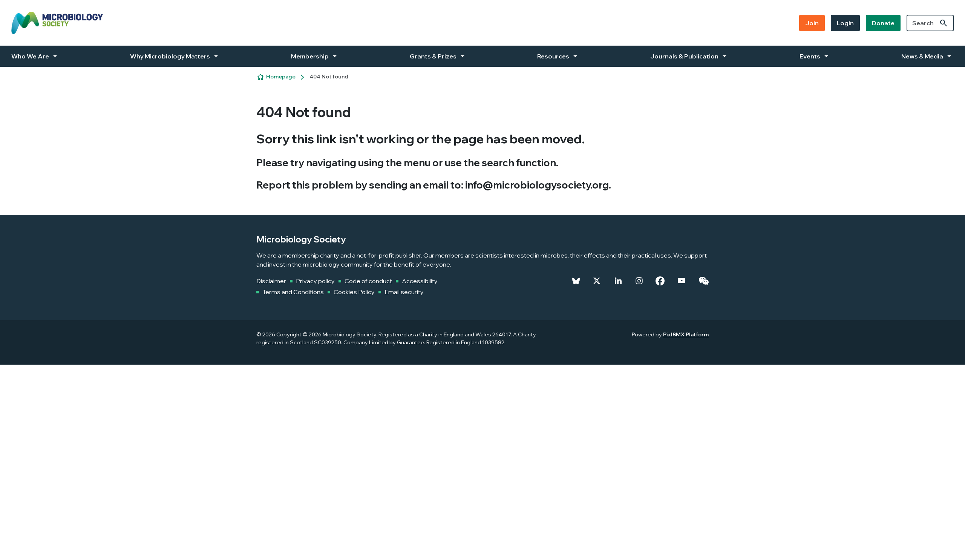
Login (845, 23)
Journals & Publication (684, 56)
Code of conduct (368, 281)
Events (810, 56)
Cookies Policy (354, 292)
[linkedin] (618, 280)
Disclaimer (271, 281)
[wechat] (703, 280)
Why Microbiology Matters (170, 56)
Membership (310, 56)
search (498, 162)
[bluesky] (576, 281)
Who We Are (30, 56)
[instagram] (639, 280)
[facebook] (660, 280)
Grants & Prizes (433, 56)
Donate (883, 23)
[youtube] (681, 280)
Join (812, 23)
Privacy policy (315, 281)
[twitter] (596, 280)
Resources (553, 56)
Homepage (281, 76)
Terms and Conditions (293, 292)
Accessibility (420, 281)
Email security (404, 292)
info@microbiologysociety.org (537, 185)
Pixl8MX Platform (686, 334)
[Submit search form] (943, 23)
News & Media (922, 56)
